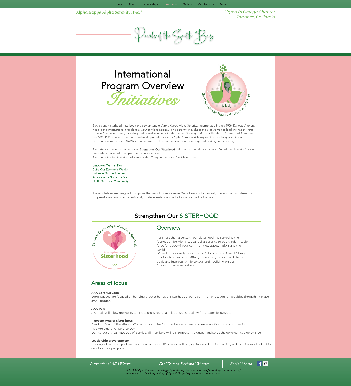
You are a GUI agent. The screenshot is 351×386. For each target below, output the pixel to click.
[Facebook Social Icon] (259, 363)
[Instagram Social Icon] (265, 363)
